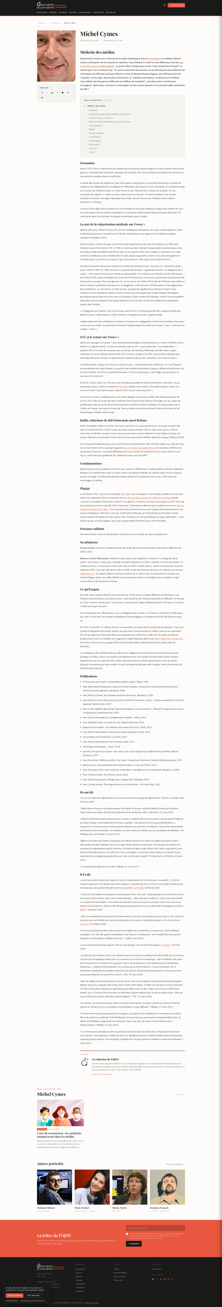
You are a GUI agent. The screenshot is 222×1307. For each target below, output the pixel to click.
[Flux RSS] (172, 1279)
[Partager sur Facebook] (47, 93)
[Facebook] (157, 1279)
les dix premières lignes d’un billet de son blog (147, 497)
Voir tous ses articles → (103, 1074)
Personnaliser (12, 1300)
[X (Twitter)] (153, 1279)
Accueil (41, 23)
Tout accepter (14, 1295)
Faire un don (157, 1269)
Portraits (73, 12)
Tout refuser (33, 1295)
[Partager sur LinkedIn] (52, 93)
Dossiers (53, 12)
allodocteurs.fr (87, 573)
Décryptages (42, 12)
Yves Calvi (123, 386)
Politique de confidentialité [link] (33, 1300)
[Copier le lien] (68, 93)
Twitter (128, 494)
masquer (107, 100)
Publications (98, 12)
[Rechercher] (164, 5)
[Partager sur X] (42, 93)
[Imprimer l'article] (42, 98)
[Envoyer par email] (63, 93)
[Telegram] (161, 1279)
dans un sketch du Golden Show (139, 447)
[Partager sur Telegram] (57, 93)
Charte (116, 1269)
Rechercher (111, 12)
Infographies (85, 12)
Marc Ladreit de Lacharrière (169, 638)
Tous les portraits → (175, 1164)
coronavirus (154, 58)
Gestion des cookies (92, 1303)
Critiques (63, 12)
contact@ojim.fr (52, 1287)
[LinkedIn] (168, 1279)
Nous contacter (120, 1276)
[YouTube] (165, 1279)
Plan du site (118, 1280)
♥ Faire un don (176, 5)
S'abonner (134, 1244)
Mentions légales (120, 1273)
